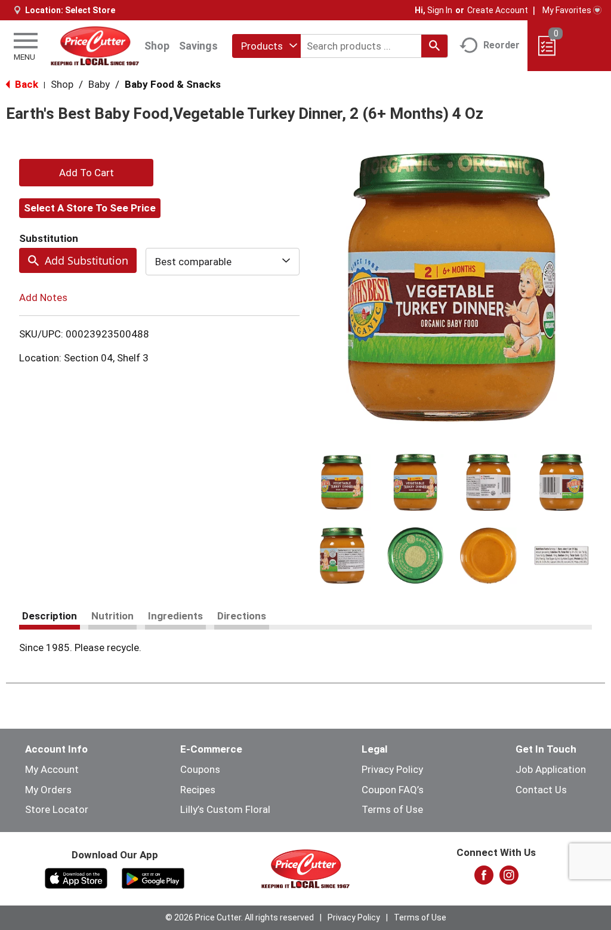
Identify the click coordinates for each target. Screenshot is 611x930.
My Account (52, 769)
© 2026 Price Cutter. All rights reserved (239, 917)
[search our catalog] (434, 46)
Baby (99, 84)
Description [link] (49, 616)
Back (25, 84)
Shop (156, 45)
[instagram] (509, 879)
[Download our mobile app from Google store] (153, 877)
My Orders (48, 790)
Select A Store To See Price (90, 208)
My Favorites (566, 10)
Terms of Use (392, 809)
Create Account (497, 10)
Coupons (200, 769)
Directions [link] (241, 616)
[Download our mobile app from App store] (76, 877)
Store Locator (56, 809)
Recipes (197, 790)
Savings (198, 45)
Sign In (439, 10)
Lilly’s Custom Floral (225, 809)
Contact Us (541, 790)
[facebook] (483, 879)
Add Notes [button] (43, 297)
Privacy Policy (392, 769)
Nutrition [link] (112, 616)
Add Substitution (86, 260)
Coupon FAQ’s (393, 790)
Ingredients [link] (175, 616)
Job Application (551, 769)
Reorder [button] (501, 45)
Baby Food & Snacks (173, 84)
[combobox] (266, 46)
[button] (342, 482)
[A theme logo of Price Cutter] (95, 46)
